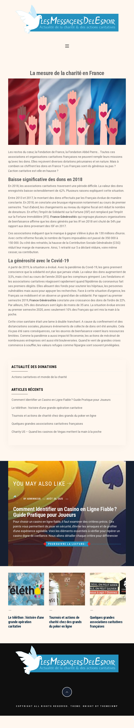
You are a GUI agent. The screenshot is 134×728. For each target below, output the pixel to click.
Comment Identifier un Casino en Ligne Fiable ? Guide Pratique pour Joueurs (61, 399)
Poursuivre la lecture (66, 544)
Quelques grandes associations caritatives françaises (47, 423)
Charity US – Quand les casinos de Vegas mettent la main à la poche (56, 431)
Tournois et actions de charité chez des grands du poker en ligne (54, 415)
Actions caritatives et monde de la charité (39, 377)
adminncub (34, 498)
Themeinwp (109, 706)
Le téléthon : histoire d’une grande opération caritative (47, 407)
